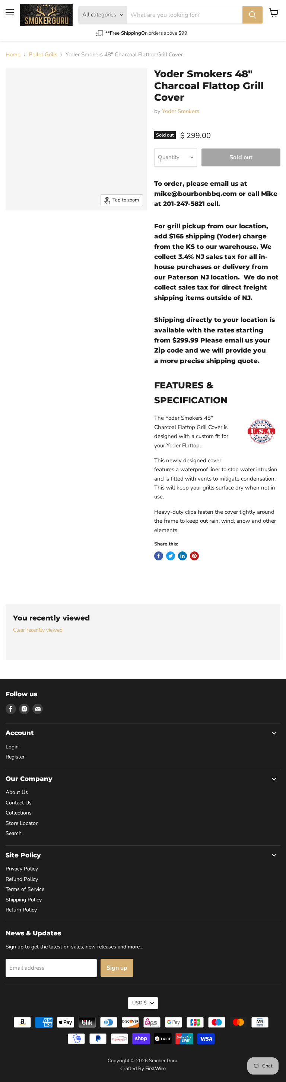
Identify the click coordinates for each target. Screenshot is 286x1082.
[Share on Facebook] (158, 555)
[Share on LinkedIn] (182, 555)
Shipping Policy (24, 899)
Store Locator (22, 823)
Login (12, 746)
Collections (19, 812)
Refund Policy (22, 879)
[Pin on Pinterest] (194, 555)
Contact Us (19, 802)
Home (13, 54)
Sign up (117, 968)
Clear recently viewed (38, 630)
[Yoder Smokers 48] (17, 229)
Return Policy (21, 909)
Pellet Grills (43, 54)
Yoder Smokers (180, 111)
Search (14, 833)
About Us (17, 792)
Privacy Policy (22, 868)
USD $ (139, 1003)
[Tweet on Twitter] (170, 555)
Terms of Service (25, 889)
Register (15, 756)
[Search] (252, 15)
